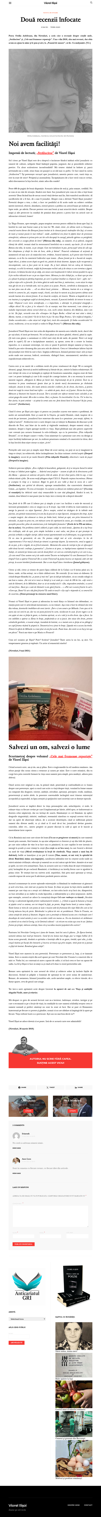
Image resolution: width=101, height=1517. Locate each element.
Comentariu (17, 1203)
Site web (69, 1232)
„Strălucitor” (45, 153)
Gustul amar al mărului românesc (70, 1410)
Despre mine (74, 1505)
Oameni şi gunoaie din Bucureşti (70, 1439)
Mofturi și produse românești (68, 1478)
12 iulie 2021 (67, 1105)
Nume (15, 1232)
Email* (11, 1333)
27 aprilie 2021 (22, 1105)
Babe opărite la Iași (64, 1379)
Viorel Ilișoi (50, 3)
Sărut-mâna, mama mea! (66, 1351)
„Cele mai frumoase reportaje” (70, 756)
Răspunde (17, 1148)
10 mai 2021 (44, 27)
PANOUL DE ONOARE (50, 13)
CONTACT (88, 1505)
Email (42, 1232)
